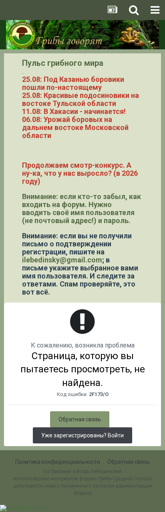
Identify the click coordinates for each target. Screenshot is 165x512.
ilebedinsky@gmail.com (62, 260)
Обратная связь (79, 419)
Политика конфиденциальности (57, 462)
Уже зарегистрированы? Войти (82, 435)
